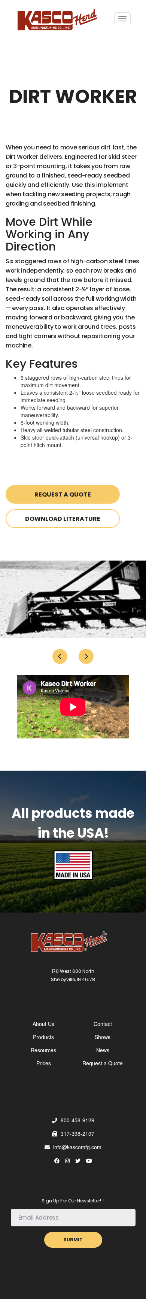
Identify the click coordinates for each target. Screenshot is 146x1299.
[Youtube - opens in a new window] (89, 1160)
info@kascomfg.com (76, 1147)
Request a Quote (62, 494)
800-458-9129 (76, 1120)
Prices (43, 1063)
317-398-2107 (76, 1133)
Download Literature (62, 519)
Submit (73, 1239)
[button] (59, 656)
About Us (43, 1024)
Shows (102, 1037)
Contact (103, 1024)
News (102, 1050)
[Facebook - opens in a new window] (57, 1160)
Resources (43, 1050)
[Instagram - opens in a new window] (67, 1160)
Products (43, 1037)
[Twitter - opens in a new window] (77, 1160)
